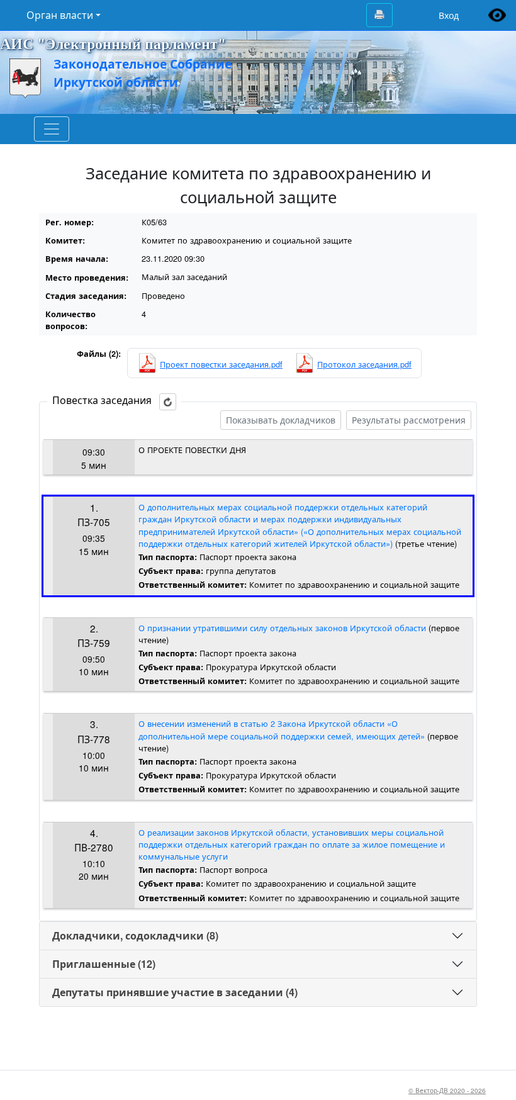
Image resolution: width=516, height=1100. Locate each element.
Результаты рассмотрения (409, 419)
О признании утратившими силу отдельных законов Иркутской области (282, 628)
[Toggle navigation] (51, 129)
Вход (449, 15)
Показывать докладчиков (280, 419)
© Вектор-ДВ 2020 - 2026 (447, 1090)
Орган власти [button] (59, 15)
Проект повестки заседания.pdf (221, 364)
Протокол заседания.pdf (364, 364)
